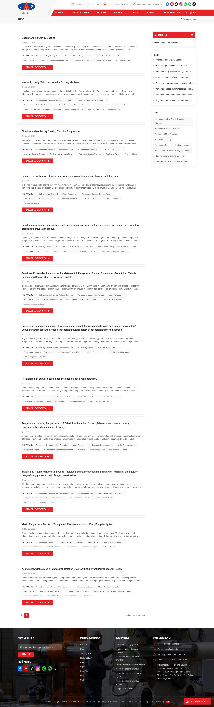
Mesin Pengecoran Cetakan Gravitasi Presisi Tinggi (44, 591)
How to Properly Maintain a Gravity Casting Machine (174, 66)
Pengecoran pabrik (31, 251)
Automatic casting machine (167, 129)
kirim (24, 654)
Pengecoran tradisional (54, 498)
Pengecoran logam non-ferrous (68, 247)
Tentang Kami (79, 12)
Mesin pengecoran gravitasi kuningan (74, 105)
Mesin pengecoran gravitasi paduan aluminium (87, 100)
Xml (82, 680)
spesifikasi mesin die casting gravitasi (128, 658)
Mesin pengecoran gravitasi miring (50, 100)
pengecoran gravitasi (125, 689)
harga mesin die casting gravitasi (130, 664)
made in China (131, 154)
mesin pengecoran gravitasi (84, 56)
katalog (101, 12)
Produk (118, 12)
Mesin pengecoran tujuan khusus (76, 596)
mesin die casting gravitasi (34, 60)
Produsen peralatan (51, 251)
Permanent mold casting (166, 134)
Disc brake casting (113, 154)
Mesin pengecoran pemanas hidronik (38, 198)
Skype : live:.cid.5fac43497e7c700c (172, 660)
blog (82, 676)
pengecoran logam (31, 203)
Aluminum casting (163, 140)
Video (136, 12)
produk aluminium (53, 547)
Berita (150, 12)
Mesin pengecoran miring (46, 542)
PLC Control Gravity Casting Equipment (172, 150)
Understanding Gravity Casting (168, 60)
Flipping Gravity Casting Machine (169, 156)
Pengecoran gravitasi (32, 498)
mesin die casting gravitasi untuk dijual (130, 675)
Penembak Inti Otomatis (33, 401)
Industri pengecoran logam (35, 304)
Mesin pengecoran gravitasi (166, 43)
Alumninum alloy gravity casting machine (169, 121)
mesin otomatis (71, 547)
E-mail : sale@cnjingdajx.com (87, 4)
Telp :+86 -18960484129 (118, 4)
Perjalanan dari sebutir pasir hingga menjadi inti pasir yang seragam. (174, 100)
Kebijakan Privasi (134, 702)
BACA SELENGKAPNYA (36, 67)
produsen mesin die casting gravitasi (128, 650)
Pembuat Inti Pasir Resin (110, 397)
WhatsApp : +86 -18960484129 (149, 4)
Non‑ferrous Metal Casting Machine (171, 161)
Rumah (59, 12)
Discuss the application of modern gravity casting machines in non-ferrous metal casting (174, 77)
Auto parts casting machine (90, 154)
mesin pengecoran (104, 60)
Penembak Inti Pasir (44, 397)
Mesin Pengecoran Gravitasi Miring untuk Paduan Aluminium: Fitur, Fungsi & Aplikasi (68, 524)
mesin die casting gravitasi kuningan (127, 682)
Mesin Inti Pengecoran (56, 401)
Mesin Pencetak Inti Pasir (100, 401)
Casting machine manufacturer (62, 154)
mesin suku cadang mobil (79, 591)
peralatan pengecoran (59, 60)
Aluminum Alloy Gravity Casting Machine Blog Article (174, 71)
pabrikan (81, 450)
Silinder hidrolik (52, 596)
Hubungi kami (172, 12)
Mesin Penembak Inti (64, 397)
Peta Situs (84, 671)
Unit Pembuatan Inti (77, 401)
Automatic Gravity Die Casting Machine (172, 145)
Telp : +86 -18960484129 (168, 644)
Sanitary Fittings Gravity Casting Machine (104, 109)
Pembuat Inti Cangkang (87, 397)
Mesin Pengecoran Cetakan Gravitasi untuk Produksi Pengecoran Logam (65, 587)
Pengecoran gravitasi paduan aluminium (98, 194)
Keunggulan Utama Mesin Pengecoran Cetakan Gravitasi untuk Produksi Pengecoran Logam (72, 568)
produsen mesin (113, 198)
